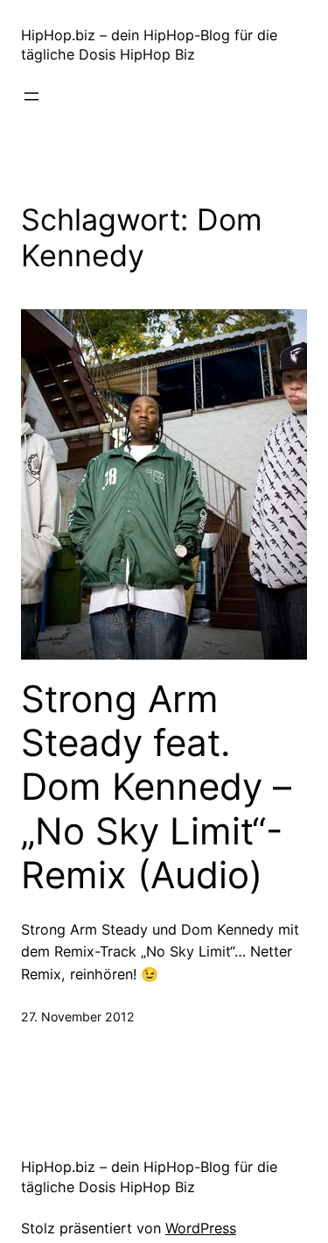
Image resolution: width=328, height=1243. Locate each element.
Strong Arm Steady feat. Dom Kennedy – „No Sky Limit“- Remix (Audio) (156, 787)
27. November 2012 (78, 1016)
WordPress (200, 1228)
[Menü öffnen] (31, 96)
